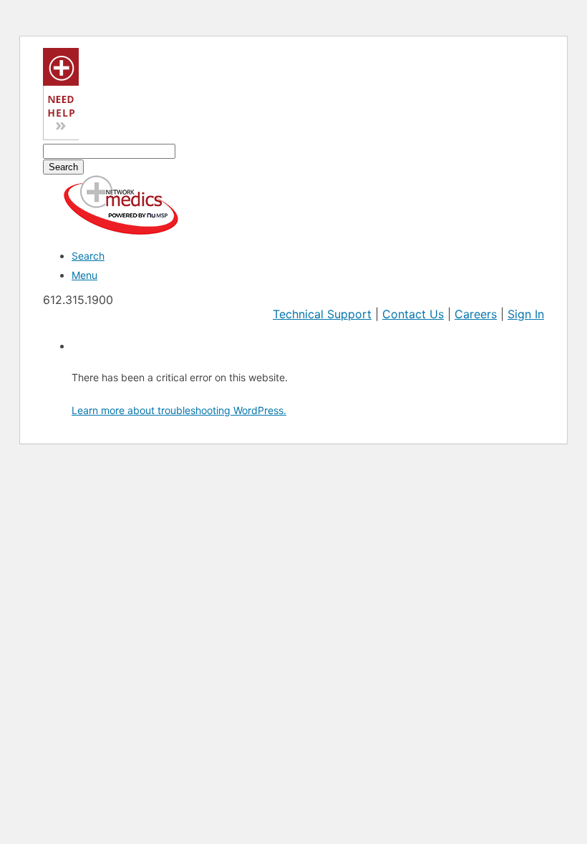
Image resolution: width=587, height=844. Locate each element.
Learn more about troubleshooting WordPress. (179, 410)
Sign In (526, 314)
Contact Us (413, 314)
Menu (84, 275)
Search (88, 256)
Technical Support (322, 314)
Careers (476, 314)
